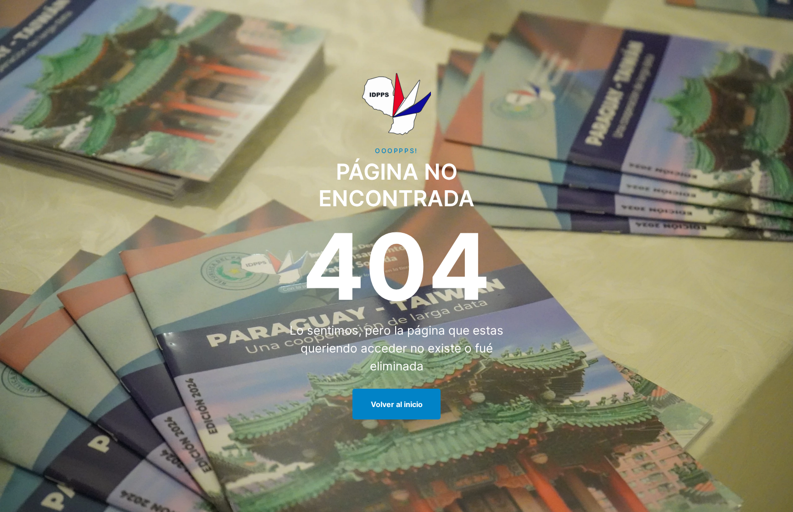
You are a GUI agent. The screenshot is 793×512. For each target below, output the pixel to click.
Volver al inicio (397, 404)
